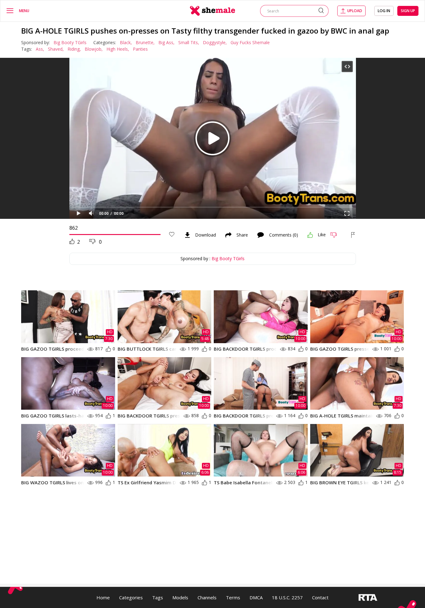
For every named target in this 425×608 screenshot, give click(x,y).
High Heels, (117, 49)
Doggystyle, (215, 42)
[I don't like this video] (336, 235)
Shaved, (56, 49)
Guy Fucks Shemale (250, 42)
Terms (233, 597)
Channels (207, 597)
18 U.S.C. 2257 (287, 597)
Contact (320, 597)
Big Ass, (166, 42)
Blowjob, (94, 49)
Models (180, 597)
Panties (140, 49)
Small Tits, (188, 42)
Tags (157, 597)
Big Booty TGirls (70, 42)
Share (242, 235)
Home (103, 597)
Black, (126, 42)
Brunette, (145, 42)
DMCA (256, 597)
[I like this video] (310, 235)
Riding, (74, 49)
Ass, (40, 49)
